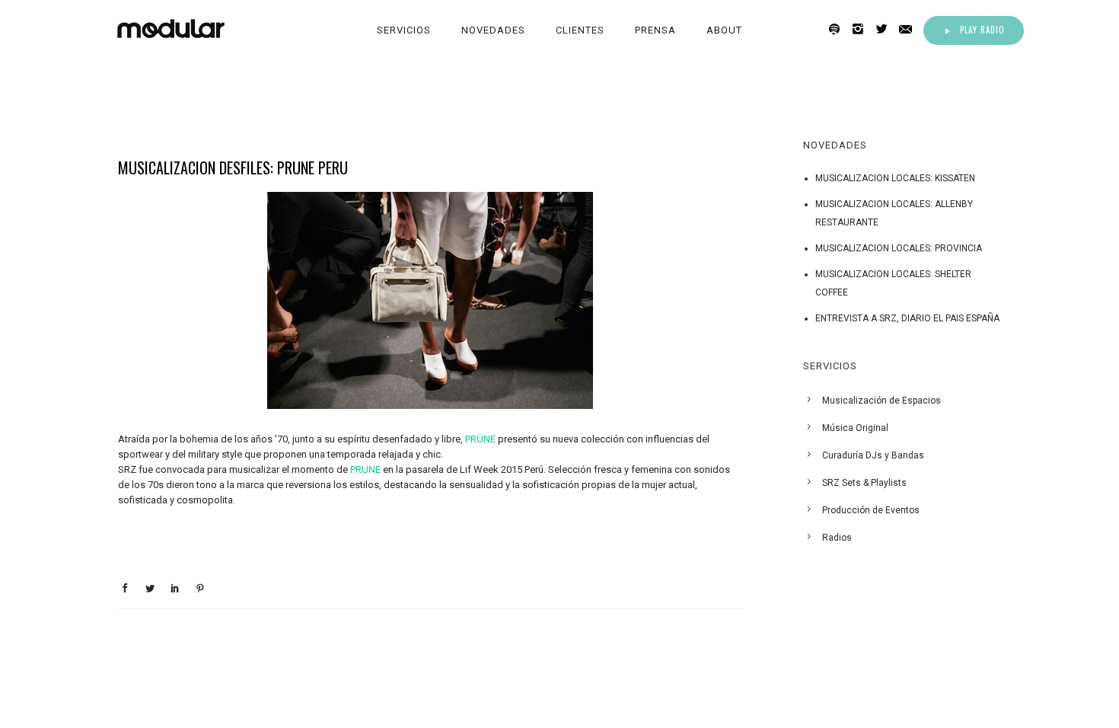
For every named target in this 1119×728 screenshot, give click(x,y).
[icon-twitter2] (885, 29)
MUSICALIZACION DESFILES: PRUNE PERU (233, 167)
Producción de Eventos (871, 510)
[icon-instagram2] (862, 29)
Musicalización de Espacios (881, 400)
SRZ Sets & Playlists (864, 482)
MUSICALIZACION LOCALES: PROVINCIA (898, 248)
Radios (837, 537)
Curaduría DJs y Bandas (873, 455)
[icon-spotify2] (838, 29)
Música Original (855, 428)
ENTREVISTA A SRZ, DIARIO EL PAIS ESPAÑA (907, 318)
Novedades (493, 30)
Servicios (404, 30)
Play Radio (982, 30)
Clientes (580, 30)
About (724, 30)
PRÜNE (480, 439)
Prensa (655, 30)
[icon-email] (909, 29)
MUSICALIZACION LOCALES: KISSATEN (895, 178)
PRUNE (365, 469)
